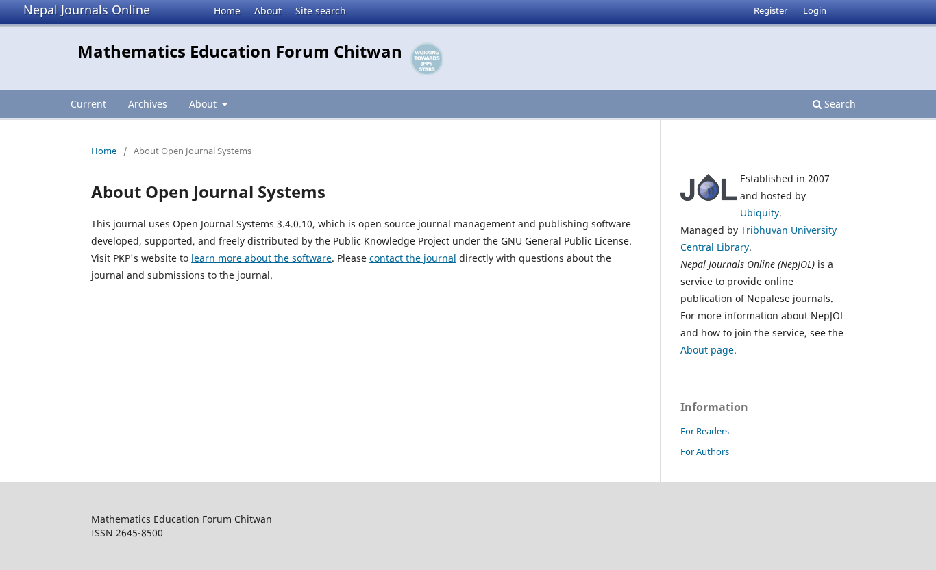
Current (88, 103)
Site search (320, 10)
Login (814, 10)
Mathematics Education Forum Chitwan (239, 51)
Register (770, 10)
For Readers (704, 431)
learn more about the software (261, 257)
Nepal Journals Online (86, 9)
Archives (147, 103)
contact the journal (412, 257)
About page (707, 349)
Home (227, 10)
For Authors (704, 451)
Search (839, 103)
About (268, 10)
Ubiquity (759, 212)
